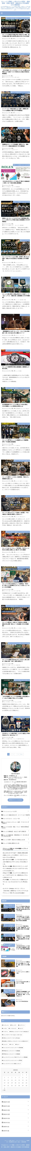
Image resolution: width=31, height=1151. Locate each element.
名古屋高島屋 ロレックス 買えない (22, 408)
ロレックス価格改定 (16, 186)
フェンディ (5, 1044)
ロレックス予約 (6, 701)
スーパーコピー (17, 112)
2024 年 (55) (6, 1110)
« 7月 (4, 1090)
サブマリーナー (15, 149)
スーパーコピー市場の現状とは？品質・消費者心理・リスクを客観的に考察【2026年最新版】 (15, 109)
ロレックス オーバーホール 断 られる (11, 77)
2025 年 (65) (6, 1106)
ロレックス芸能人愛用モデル (11, 843)
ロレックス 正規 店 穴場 (19, 38)
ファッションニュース (9, 811)
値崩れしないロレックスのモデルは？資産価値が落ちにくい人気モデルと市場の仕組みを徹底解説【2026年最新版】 (16, 220)
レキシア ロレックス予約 (16, 701)
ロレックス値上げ (7, 186)
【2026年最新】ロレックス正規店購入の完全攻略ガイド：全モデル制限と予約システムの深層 (16, 697)
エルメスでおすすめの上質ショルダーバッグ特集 (23, 982)
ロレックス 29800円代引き (22, 1001)
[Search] (30, 13)
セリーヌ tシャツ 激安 (8, 859)
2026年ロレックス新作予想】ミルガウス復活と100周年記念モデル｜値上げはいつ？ (16, 734)
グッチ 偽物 (6, 879)
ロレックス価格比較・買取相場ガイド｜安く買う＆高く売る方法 (15, 836)
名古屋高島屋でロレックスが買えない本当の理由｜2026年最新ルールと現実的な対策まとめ (15, 405)
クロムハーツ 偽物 (7, 873)
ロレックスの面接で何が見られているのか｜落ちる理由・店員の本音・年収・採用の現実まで (15, 660)
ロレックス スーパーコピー (10, 852)
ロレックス (22, 335)
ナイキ (12, 1044)
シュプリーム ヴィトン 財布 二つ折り (22, 972)
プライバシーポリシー (20, 1140)
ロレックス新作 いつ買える (20, 628)
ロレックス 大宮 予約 (15, 590)
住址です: (6, 779)
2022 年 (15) (6, 1118)
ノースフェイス (13, 1028)
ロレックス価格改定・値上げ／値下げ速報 (14, 831)
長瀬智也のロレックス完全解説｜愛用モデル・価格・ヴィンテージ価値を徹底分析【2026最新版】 (15, 145)
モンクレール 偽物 (7, 866)
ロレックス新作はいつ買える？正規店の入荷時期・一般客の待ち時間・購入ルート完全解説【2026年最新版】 (15, 624)
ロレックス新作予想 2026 (18, 738)
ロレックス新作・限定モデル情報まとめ (14, 839)
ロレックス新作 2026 (7, 738)
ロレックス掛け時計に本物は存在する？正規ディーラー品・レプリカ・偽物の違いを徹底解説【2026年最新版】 (16, 296)
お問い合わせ (11, 1140)
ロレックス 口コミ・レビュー (11, 818)
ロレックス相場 (18, 370)
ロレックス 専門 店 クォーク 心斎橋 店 (11, 445)
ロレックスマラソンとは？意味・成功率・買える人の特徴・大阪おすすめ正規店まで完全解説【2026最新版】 (15, 258)
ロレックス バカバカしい (20, 552)
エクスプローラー (7, 149)
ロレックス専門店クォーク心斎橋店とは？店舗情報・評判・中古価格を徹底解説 (15, 441)
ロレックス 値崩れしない (8, 225)
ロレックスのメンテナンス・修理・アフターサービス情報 (15, 823)
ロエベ (18, 1044)
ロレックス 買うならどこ (20, 516)
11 (18, 754)
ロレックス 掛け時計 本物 (20, 299)
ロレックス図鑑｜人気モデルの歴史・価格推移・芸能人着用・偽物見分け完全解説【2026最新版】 (15, 3)
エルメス (17, 335)
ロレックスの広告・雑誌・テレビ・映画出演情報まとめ (15, 827)
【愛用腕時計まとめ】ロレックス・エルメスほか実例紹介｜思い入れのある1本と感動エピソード (15, 332)
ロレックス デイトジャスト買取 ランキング (12, 1063)
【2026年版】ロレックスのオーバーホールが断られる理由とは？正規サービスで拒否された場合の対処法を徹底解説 (16, 72)
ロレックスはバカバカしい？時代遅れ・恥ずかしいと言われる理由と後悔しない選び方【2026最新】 (15, 549)
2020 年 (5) (6, 1126)
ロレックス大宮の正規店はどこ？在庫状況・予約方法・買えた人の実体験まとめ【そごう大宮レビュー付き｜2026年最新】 (15, 585)
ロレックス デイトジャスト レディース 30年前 (12, 1060)
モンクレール (6, 1025)
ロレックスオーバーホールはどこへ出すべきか (12, 1034)
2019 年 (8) (6, 1130)
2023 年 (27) (6, 1114)
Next (21, 754)
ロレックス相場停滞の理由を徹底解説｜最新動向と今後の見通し (15, 367)
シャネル (5, 1028)
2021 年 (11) (6, 1122)
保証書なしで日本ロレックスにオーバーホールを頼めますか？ (15, 1041)
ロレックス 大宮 (6, 590)
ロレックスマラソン (19, 262)
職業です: (6, 777)
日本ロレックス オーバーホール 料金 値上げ (20, 1031)
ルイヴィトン (22, 1025)
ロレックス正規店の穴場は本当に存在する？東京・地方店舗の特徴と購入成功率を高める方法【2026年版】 (16, 35)
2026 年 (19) (6, 1102)
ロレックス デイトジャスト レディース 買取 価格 (13, 1047)
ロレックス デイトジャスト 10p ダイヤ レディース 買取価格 (15, 1057)
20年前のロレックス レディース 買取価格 (11, 1050)
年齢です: (6, 775)
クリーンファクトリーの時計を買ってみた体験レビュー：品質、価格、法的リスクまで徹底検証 (23, 964)
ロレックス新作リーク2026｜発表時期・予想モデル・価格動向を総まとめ (16, 478)
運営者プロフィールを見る (15, 799)
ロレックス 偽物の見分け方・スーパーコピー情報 (16, 815)
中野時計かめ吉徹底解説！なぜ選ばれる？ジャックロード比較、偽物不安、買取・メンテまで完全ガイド (23, 993)
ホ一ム (6, 1140)
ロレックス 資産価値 (19, 225)
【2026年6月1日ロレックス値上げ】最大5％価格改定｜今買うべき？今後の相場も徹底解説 (16, 182)
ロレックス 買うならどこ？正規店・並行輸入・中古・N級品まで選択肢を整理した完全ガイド (16, 513)
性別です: (13, 775)
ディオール (5, 1031)
